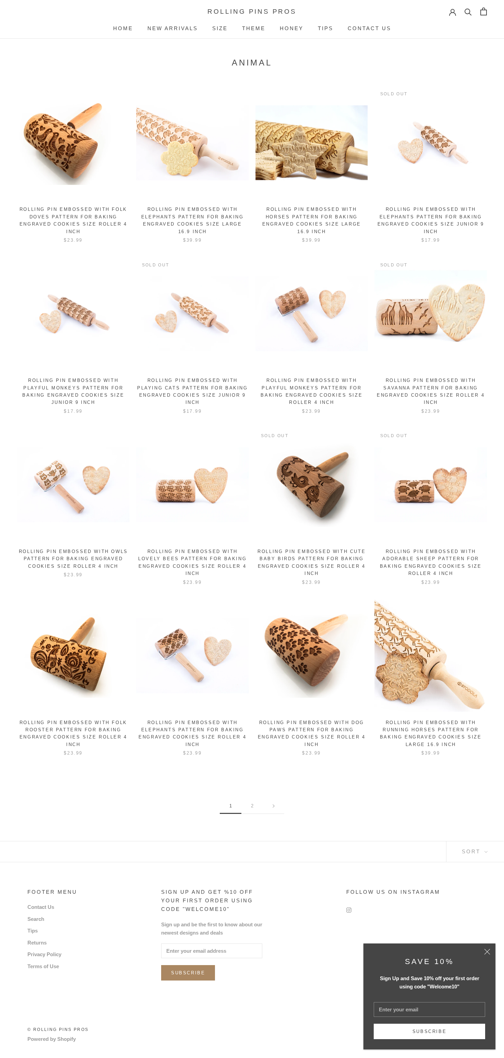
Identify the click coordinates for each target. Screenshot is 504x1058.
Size (220, 28)
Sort (472, 851)
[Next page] (273, 806)
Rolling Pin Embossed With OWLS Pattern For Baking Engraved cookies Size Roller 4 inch (73, 559)
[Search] (468, 11)
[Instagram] (348, 909)
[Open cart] (483, 11)
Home (123, 28)
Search (35, 919)
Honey (291, 28)
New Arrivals (172, 28)
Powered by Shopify (51, 1039)
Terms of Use (43, 966)
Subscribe (429, 1031)
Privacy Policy (44, 954)
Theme (253, 28)
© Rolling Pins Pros (58, 1029)
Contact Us (369, 28)
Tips (325, 28)
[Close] (487, 952)
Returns (37, 943)
